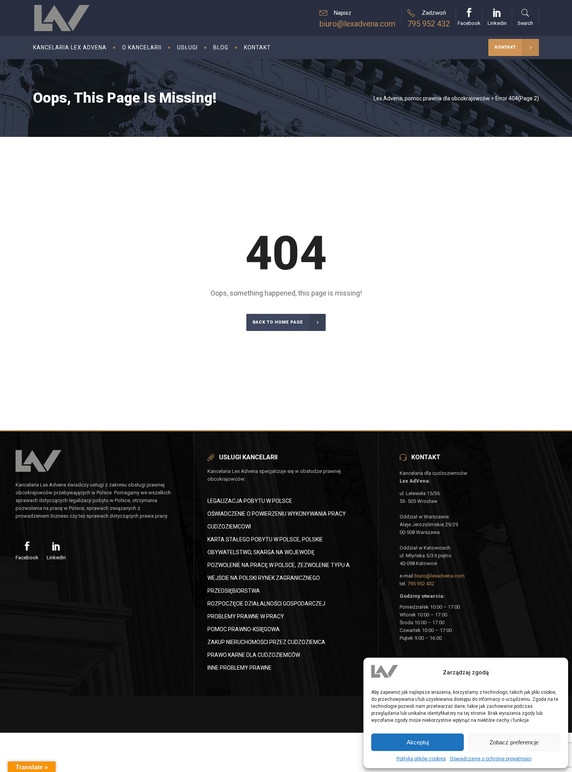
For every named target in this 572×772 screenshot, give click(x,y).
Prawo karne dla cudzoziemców (253, 655)
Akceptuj (418, 742)
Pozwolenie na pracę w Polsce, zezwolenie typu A (278, 565)
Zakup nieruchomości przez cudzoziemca (266, 642)
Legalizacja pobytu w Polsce (249, 501)
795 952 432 (428, 23)
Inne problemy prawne (239, 668)
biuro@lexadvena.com (357, 23)
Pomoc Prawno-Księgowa (243, 629)
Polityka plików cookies (421, 758)
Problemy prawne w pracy (245, 616)
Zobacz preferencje (514, 742)
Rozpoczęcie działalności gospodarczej (266, 603)
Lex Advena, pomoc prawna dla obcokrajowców (432, 98)
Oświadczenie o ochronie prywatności (491, 758)
